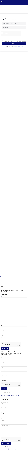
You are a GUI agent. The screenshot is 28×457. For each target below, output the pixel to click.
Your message (5, 426)
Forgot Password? (21, 41)
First (2, 330)
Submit (4, 388)
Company (4, 375)
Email (3, 338)
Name (3, 325)
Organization (5, 403)
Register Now (19, 46)
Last (2, 335)
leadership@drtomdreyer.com (11, 395)
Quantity (4, 380)
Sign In (14, 43)
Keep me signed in (7, 41)
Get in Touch (6, 443)
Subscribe (5, 348)
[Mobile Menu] (26, 2)
